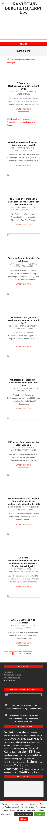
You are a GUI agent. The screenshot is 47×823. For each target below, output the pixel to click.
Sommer (39, 762)
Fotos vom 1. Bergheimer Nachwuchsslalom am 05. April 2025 (23, 320)
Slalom (32, 762)
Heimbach (31, 742)
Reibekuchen (27, 759)
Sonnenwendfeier (9, 766)
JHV (26, 749)
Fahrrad (6, 742)
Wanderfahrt (29, 769)
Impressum (8, 672)
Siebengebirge (21, 762)
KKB (32, 752)
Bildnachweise (9, 681)
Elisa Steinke (28, 738)
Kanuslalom (20, 751)
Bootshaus (23, 732)
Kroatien (38, 752)
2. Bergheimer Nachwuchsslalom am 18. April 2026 (23, 86)
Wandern (38, 769)
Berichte (33, 92)
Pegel (20, 759)
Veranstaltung (13, 769)
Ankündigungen (23, 391)
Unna (26, 765)
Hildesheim (16, 745)
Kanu (8, 752)
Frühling (11, 742)
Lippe (6, 756)
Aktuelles (19, 150)
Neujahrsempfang (11, 759)
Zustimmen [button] (40, 814)
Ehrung (13, 739)
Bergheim (9, 732)
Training (19, 765)
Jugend (30, 266)
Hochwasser (25, 745)
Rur (14, 762)
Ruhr (11, 762)
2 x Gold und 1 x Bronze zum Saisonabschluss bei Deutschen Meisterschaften (23, 202)
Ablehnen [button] (23, 819)
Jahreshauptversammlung (14, 749)
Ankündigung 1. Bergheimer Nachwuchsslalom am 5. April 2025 (23, 383)
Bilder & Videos (23, 94)
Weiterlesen (23, 109)
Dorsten (6, 739)
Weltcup (16, 773)
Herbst (38, 742)
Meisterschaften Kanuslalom (25, 755)
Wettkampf (27, 772)
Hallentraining (21, 742)
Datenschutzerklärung (12, 675)
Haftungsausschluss (12, 678)
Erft (39, 738)
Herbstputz (7, 745)
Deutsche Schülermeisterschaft (28, 736)
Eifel (18, 739)
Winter (38, 773)
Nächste (27, 653)
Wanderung (8, 773)
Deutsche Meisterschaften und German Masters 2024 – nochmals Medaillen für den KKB (23, 501)
